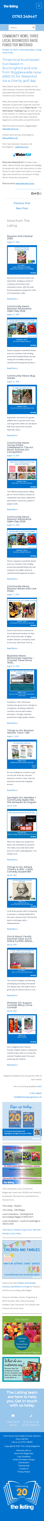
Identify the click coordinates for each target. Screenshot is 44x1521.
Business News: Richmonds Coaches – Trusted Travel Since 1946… (20, 659)
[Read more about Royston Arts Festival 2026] (22, 259)
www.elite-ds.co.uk (10, 129)
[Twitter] (35, 193)
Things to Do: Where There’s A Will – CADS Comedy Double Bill (20, 869)
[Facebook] (32, 193)
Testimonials (23, 1465)
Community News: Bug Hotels (21, 376)
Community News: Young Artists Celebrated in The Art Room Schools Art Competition (20, 447)
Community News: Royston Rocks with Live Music (21, 588)
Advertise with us (23, 1450)
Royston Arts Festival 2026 (20, 237)
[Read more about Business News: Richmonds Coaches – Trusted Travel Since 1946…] (22, 684)
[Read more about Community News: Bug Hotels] (22, 399)
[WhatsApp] (40, 193)
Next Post (22, 208)
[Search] (33, 27)
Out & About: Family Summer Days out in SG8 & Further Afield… (20, 938)
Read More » (12, 299)
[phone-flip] (31, 1416)
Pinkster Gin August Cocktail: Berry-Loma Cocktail (19, 1005)
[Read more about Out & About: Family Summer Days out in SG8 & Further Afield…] (22, 962)
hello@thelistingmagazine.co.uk (28, 1097)
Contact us (24, 1468)
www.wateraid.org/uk (24, 183)
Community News (26, 49)
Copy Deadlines (24, 1456)
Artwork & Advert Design (24, 1459)
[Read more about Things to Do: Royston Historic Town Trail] (22, 754)
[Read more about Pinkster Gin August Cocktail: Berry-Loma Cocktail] (22, 1028)
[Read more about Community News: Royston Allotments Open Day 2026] (22, 332)
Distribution (23, 1462)
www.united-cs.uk (10, 138)
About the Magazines (23, 1453)
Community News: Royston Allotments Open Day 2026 (19, 308)
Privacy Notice (24, 1471)
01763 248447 (36, 1093)
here (40, 1086)
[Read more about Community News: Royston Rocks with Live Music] (22, 612)
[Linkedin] (38, 193)
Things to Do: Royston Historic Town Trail (20, 731)
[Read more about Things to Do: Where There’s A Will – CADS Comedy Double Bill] (22, 893)
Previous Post (22, 203)
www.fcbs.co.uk (21, 147)
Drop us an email (13, 1423)
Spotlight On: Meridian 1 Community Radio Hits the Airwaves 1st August (21, 800)
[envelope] (13, 1416)
